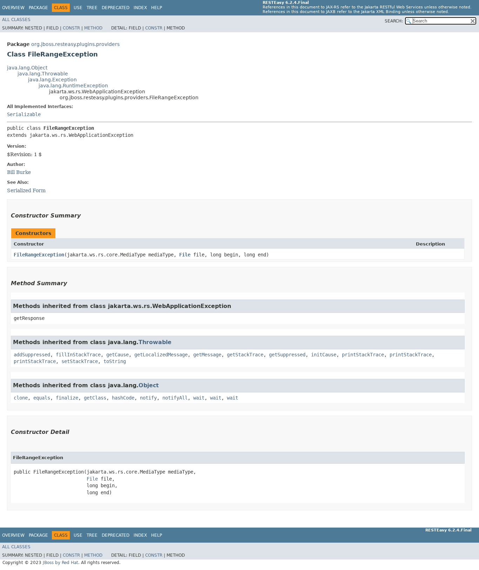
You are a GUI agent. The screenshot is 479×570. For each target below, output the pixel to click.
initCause (323, 354)
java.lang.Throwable (43, 73)
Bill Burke (19, 172)
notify (148, 398)
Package (38, 7)
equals (41, 398)
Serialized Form (26, 190)
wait (198, 398)
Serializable (24, 114)
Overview (13, 7)
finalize (67, 398)
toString (114, 361)
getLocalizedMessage (161, 354)
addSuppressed (32, 354)
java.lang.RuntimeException (73, 85)
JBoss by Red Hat (60, 562)
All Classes (16, 19)
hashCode (123, 398)
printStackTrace (363, 354)
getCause (117, 354)
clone (21, 398)
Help (156, 7)
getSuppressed (287, 354)
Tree (92, 7)
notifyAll (175, 398)
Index (140, 7)
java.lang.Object (27, 68)
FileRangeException (39, 254)
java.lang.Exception (52, 79)
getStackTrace (245, 354)
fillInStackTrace (78, 354)
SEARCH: (394, 21)
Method (93, 28)
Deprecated (115, 7)
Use (78, 7)
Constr (71, 28)
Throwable (155, 342)
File (184, 254)
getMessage (207, 354)
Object (149, 385)
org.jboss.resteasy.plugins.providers (75, 44)
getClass (95, 398)
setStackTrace (79, 361)
